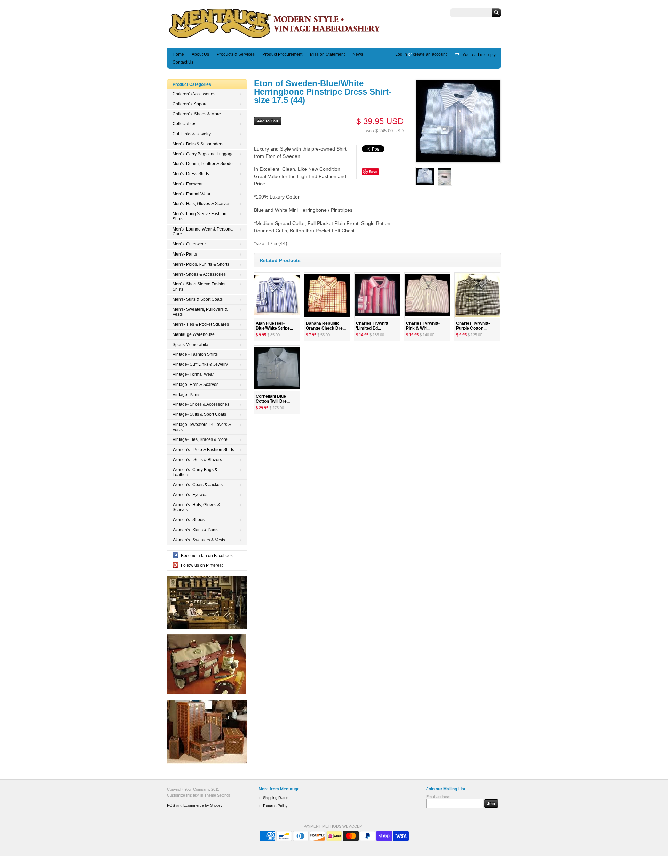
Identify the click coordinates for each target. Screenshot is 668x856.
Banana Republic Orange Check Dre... (326, 326)
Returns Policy (275, 805)
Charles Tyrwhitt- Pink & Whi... (423, 326)
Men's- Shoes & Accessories (199, 274)
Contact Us (183, 62)
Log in (401, 54)
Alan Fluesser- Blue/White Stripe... (274, 326)
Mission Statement (327, 54)
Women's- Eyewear (191, 494)
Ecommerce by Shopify (203, 805)
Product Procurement (282, 54)
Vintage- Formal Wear (193, 374)
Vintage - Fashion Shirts (195, 354)
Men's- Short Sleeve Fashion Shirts (200, 287)
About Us (200, 54)
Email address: (438, 796)
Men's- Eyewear (188, 183)
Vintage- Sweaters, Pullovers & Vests (202, 427)
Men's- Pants (185, 254)
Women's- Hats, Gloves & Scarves (196, 507)
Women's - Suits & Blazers (197, 459)
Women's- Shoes (189, 519)
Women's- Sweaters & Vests (199, 540)
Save (373, 171)
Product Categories (192, 84)
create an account (430, 54)
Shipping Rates (275, 798)
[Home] (275, 37)
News (357, 54)
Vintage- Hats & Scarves (195, 384)
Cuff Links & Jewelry (192, 133)
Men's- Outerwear (189, 244)
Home (178, 54)
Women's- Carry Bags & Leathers (195, 472)
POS (171, 805)
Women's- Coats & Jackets (198, 484)
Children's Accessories (194, 93)
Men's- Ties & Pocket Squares (201, 324)
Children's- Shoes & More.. (198, 114)
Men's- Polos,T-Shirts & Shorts (201, 264)
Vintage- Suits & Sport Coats (199, 414)
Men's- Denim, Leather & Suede (203, 163)
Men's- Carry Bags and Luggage (203, 154)
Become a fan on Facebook (207, 555)
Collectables (184, 123)
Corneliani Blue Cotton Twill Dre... (273, 399)
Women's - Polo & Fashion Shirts (203, 449)
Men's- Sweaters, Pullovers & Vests (200, 312)
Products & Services (236, 54)
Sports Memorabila (190, 344)
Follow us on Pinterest (202, 565)
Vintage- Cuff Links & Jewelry (200, 364)
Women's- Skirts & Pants (195, 529)
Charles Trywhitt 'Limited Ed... (372, 326)
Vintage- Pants (186, 394)
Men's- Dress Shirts (191, 173)
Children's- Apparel (191, 104)
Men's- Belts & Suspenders (198, 144)
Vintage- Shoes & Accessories (201, 404)
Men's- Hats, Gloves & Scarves (201, 203)
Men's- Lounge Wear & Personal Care (203, 232)
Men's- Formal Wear (191, 194)
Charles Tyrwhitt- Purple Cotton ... (473, 326)
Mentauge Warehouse (194, 334)
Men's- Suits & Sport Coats (198, 299)
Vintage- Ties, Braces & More (200, 439)
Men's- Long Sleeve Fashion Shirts (199, 216)
